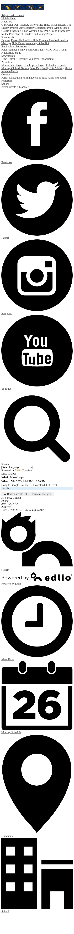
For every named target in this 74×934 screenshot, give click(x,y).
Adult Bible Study (11, 52)
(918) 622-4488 (9, 503)
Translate (27, 470)
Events (5, 488)
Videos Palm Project (12, 65)
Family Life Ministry (52, 68)
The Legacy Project (34, 65)
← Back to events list (15, 494)
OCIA (56, 49)
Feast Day (35, 68)
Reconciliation (19, 40)
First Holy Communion (40, 40)
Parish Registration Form (14, 77)
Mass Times (43, 24)
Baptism (5, 40)
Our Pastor (7, 24)
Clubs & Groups (20, 68)
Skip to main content (12, 15)
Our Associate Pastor (25, 24)
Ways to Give (36, 30)
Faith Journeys (9, 49)
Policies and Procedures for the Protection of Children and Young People (35, 32)
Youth (63, 49)
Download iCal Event (45, 485)
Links (25, 30)
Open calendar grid (41, 494)
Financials (15, 30)
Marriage (6, 43)
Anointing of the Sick (37, 43)
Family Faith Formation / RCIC (35, 49)
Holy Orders (18, 43)
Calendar (51, 65)
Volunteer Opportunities (41, 58)
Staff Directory (26, 27)
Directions (40, 27)
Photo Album (54, 27)
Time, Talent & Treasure (14, 58)
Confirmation (60, 40)
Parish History (58, 24)
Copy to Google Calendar (15, 485)
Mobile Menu (8, 18)
